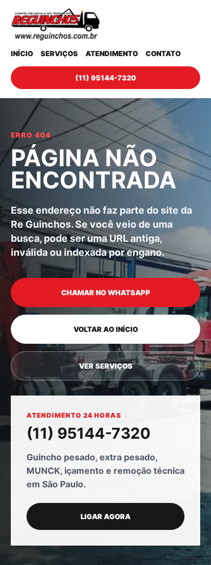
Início (22, 53)
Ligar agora (105, 516)
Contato (163, 53)
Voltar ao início (106, 329)
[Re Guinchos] (55, 24)
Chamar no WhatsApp (105, 292)
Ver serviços (106, 366)
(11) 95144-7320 (105, 77)
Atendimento (111, 53)
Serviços (59, 53)
